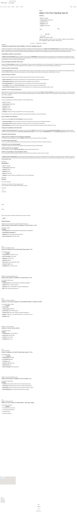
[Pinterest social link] (42, 42)
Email (3, 209)
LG (0, 442)
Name (3, 204)
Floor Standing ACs (45, 39)
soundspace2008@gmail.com (5, 490)
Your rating (4, 187)
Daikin (9, 227)
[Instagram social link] (3, 435)
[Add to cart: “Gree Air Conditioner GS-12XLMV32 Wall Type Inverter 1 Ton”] (3, 271)
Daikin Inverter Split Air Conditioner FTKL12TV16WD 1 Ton (16, 378)
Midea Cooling (59, 40)
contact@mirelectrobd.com (5, 430)
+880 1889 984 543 (3, 433)
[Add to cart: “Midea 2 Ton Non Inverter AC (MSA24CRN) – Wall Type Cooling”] (3, 419)
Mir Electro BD (38, 130)
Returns (1, 457)
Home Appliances (3, 473)
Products (1, 453)
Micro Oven (2, 471)
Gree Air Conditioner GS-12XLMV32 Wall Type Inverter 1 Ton (17, 249)
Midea (58, 28)
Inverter (11, 280)
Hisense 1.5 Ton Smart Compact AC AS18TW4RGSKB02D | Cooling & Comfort (22, 301)
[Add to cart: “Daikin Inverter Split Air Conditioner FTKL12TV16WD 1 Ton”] (3, 395)
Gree (1, 448)
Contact (1, 455)
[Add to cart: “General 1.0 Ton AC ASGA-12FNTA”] (3, 344)
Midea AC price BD (66, 39)
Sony (1, 439)
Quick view (3, 244)
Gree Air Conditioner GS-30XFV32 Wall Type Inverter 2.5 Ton (17, 352)
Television (1, 464)
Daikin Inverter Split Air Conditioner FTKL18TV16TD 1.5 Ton (17, 277)
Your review (4, 191)
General (9, 330)
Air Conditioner (47, 37)
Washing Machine (3, 469)
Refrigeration (2, 467)
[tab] (33, 43)
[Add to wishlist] (3, 239)
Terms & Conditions (3, 460)
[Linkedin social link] (43, 42)
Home (1, 451)
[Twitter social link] (41, 42)
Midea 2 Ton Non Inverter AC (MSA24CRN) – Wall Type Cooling (18, 402)
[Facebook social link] (40, 42)
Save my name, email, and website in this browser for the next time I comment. (16, 215)
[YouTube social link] (4, 435)
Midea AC (60, 39)
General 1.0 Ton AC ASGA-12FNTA (11, 328)
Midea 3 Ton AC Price (54, 39)
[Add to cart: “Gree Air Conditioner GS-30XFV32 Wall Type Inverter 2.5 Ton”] (3, 372)
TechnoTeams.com (33, 496)
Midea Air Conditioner (51, 40)
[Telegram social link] (45, 42)
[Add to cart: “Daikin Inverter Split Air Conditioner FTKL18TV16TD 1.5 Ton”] (3, 294)
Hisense (9, 304)
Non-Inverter (10, 405)
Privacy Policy (2, 458)
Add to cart (47, 34)
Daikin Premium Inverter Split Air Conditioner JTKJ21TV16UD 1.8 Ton (19, 225)
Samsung (1, 440)
